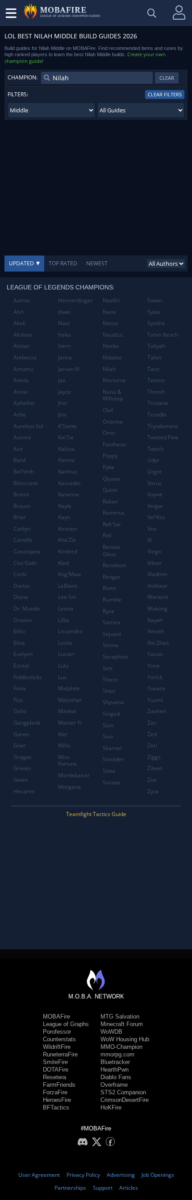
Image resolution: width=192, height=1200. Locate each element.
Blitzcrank (25, 483)
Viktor (154, 563)
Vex (151, 528)
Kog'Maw (69, 574)
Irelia (64, 334)
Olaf (108, 410)
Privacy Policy (83, 1175)
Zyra (153, 791)
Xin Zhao (158, 643)
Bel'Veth (23, 471)
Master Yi (70, 722)
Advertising (121, 1175)
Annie (20, 392)
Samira (112, 622)
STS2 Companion (123, 1092)
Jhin (62, 403)
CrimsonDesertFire (124, 1100)
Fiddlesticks (27, 677)
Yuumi (155, 700)
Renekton (114, 565)
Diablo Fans (115, 1077)
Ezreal (21, 665)
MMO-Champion (121, 1046)
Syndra (156, 323)
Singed (111, 714)
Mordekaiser (74, 775)
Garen (21, 734)
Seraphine (115, 656)
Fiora (19, 688)
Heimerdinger (75, 300)
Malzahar (70, 700)
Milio (64, 745)
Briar (19, 517)
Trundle (157, 414)
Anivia (21, 380)
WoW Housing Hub (124, 1039)
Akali (19, 323)
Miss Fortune (67, 760)
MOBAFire (56, 1016)
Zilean (155, 768)
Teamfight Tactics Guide (96, 814)
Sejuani (112, 634)
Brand (21, 494)
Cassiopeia (27, 551)
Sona (109, 771)
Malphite (69, 688)
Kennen (67, 528)
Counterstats (59, 1039)
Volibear (157, 586)
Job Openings (158, 1175)
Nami (109, 312)
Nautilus (113, 334)
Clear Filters (165, 94)
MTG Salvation (119, 1016)
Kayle (64, 506)
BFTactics (56, 1107)
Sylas (153, 312)
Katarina (68, 494)
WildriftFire (57, 1046)
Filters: (18, 94)
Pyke (108, 467)
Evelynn (23, 654)
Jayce (64, 392)
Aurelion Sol (28, 426)
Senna (110, 645)
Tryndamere (162, 426)
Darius (21, 586)
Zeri (152, 745)
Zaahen (156, 711)
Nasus (110, 323)
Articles (128, 1188)
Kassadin (69, 483)
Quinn (110, 490)
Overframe (114, 1084)
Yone (153, 665)
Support (103, 1188)
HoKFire (110, 1107)
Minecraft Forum (121, 1024)
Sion (108, 725)
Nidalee (112, 357)
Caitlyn (21, 528)
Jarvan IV (68, 369)
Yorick (155, 677)
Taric (153, 369)
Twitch (155, 449)
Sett (108, 668)
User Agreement (39, 1175)
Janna (65, 357)
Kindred (67, 551)
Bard (19, 460)
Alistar (21, 346)
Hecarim (24, 791)
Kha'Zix (67, 540)
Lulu (63, 665)
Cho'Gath (25, 563)
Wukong (157, 608)
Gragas (22, 757)
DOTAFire (55, 1069)
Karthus (67, 471)
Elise (19, 643)
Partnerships (70, 1188)
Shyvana (113, 702)
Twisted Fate (163, 437)
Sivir (108, 736)
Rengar (112, 577)
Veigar (155, 506)
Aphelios (24, 403)
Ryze (108, 611)
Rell (107, 535)
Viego (154, 551)
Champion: (23, 77)
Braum (21, 506)
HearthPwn (114, 1069)
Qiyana (111, 478)
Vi (149, 540)
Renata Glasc (111, 550)
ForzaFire (55, 1092)
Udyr (153, 460)
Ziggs (154, 757)
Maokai (67, 711)
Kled (63, 563)
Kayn (64, 517)
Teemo (156, 380)
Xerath (155, 631)
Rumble (112, 599)
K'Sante (67, 426)
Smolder (113, 759)
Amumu (23, 369)
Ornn (109, 433)
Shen (109, 691)
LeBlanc (68, 586)
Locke (65, 643)
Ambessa (25, 357)
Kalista (66, 449)
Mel (62, 734)
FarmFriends (59, 1084)
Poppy (110, 455)
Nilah (109, 369)
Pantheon (114, 444)
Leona (65, 608)
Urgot (154, 471)
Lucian (66, 654)
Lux (62, 677)
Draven (22, 620)
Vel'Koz (156, 517)
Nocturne (114, 380)
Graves (22, 768)
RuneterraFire (60, 1054)
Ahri (18, 312)
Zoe (152, 780)
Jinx (62, 414)
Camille (22, 540)
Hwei (64, 312)
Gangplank (26, 722)
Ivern (64, 346)
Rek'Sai (112, 524)
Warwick (157, 597)
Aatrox (21, 300)
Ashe (19, 414)
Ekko (19, 631)
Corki (19, 574)
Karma (66, 460)
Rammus (114, 512)
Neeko (111, 346)
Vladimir (157, 574)
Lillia (63, 620)
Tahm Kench (162, 334)
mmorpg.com (117, 1054)
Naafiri (111, 300)
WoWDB (111, 1031)
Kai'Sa (65, 437)
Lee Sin (67, 597)
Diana (20, 597)
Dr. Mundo (26, 608)
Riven (109, 588)
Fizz (18, 700)
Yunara (156, 688)
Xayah (155, 620)
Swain (154, 300)
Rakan (110, 501)
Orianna (113, 421)
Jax (61, 380)
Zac (151, 722)
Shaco (110, 679)
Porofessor (57, 1031)
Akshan (22, 334)
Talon (154, 357)
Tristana (157, 403)
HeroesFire (57, 1100)
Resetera (54, 1077)
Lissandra (70, 631)
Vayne (155, 494)
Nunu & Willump (113, 395)
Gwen (20, 780)
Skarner (112, 748)
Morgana (69, 787)
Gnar (19, 745)
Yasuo (155, 654)
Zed (152, 734)
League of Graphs (66, 1024)
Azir (18, 449)
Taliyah (156, 346)
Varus (154, 483)
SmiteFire (55, 1062)
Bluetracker (115, 1062)
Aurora (22, 437)
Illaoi (64, 323)
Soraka (111, 782)
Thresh (156, 392)
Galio (19, 711)
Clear (166, 77)
